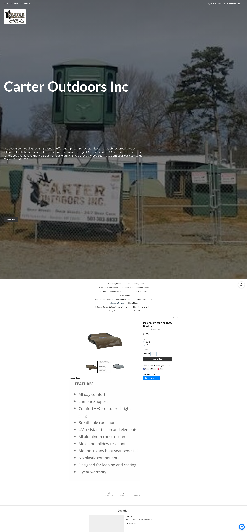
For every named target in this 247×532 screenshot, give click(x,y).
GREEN (148, 342)
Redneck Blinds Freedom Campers (135, 288)
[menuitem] (173, 317)
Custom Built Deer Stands (108, 288)
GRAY (147, 345)
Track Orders (123, 495)
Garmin (103, 291)
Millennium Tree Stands (119, 291)
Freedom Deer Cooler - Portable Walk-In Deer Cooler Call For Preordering (123, 299)
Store (6, 4)
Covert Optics (139, 311)
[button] (151, 378)
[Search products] (241, 285)
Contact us (26, 4)
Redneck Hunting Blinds (111, 284)
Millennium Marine (116, 303)
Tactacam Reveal (123, 295)
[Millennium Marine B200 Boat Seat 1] (104, 367)
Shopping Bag (138, 495)
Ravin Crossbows (140, 291)
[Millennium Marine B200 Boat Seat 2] (118, 367)
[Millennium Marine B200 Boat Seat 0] (91, 367)
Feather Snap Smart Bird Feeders (116, 311)
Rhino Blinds (133, 303)
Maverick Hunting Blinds (142, 307)
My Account (109, 495)
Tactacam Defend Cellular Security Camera (112, 307)
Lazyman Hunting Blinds (135, 284)
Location (14, 4)
